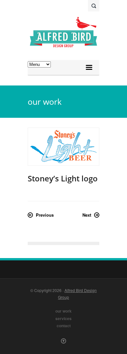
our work (63, 311)
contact (64, 326)
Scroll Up (63, 341)
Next (86, 215)
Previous (45, 215)
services (63, 318)
